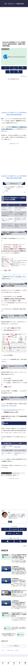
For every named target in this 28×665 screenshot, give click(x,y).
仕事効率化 (10, 475)
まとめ (6, 191)
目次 (11, 183)
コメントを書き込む (14, 645)
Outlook (15, 473)
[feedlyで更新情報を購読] (9, 522)
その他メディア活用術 (7, 473)
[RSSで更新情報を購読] (11, 522)
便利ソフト (16, 475)
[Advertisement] (14, 24)
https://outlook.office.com (10, 410)
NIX (9, 512)
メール (4, 475)
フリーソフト (21, 473)
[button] (18, 71)
